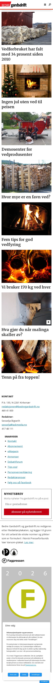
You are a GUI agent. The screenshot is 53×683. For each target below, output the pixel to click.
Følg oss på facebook (19, 482)
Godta (24, 675)
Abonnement (15, 446)
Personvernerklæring (20, 472)
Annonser (13, 456)
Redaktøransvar (16, 477)
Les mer (28, 542)
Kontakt (12, 441)
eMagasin (13, 451)
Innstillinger (44, 681)
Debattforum (15, 461)
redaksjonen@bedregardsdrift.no (21, 406)
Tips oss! (12, 466)
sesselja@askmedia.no (14, 424)
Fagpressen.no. (30, 665)
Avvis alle (13, 675)
